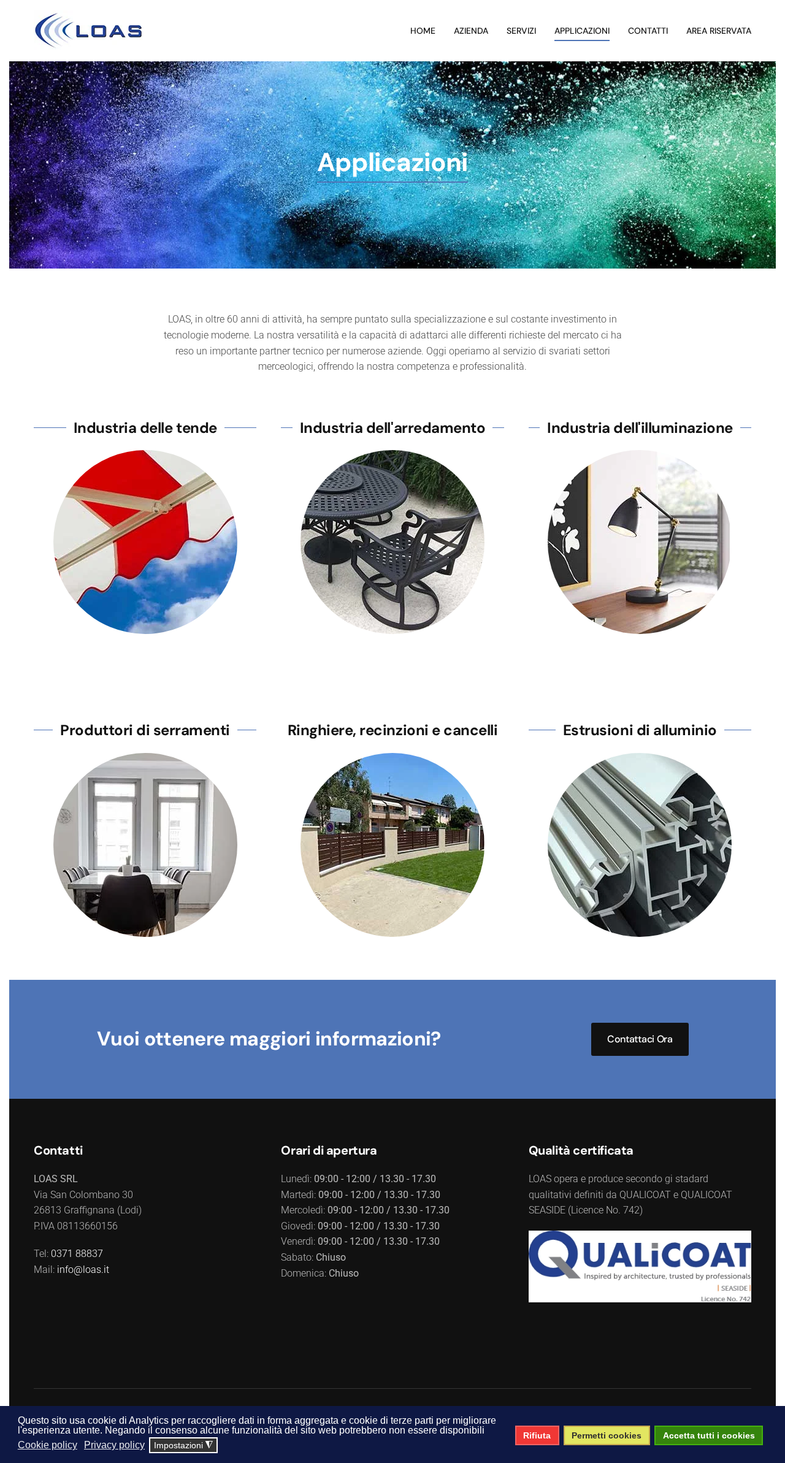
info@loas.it (83, 1269)
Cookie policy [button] (47, 1445)
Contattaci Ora (640, 1039)
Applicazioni (582, 30)
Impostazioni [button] (183, 1445)
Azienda (471, 30)
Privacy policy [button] (114, 1445)
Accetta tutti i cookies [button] (709, 1435)
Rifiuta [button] (537, 1435)
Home (422, 30)
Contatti (648, 30)
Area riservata (718, 30)
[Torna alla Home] (89, 30)
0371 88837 (77, 1253)
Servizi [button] (521, 30)
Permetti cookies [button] (606, 1435)
